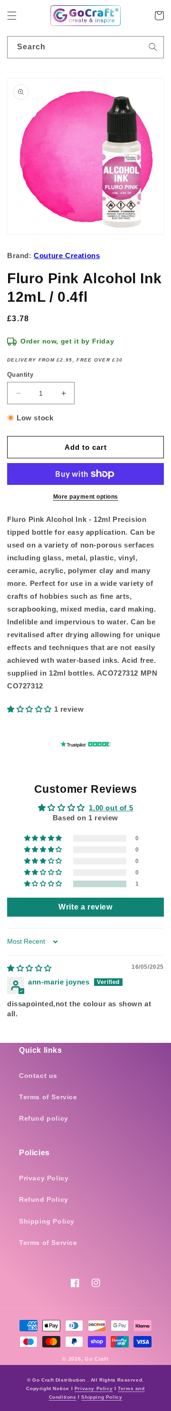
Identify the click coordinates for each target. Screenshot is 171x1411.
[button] (11, 15)
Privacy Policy (43, 1178)
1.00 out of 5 (111, 808)
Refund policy (43, 1118)
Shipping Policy (47, 1221)
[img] (29, 968)
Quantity (20, 374)
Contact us (38, 1075)
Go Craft (97, 1359)
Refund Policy (43, 1199)
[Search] (152, 47)
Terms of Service (48, 1097)
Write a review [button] (85, 907)
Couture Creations (67, 255)
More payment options (85, 496)
